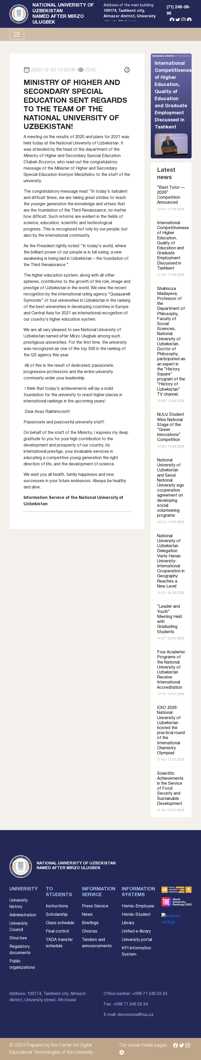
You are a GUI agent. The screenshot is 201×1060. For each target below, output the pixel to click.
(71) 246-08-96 (178, 10)
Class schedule (60, 923)
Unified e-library (136, 931)
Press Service (95, 906)
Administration (22, 915)
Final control (57, 931)
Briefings (90, 923)
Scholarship (57, 915)
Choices (89, 931)
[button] (181, 105)
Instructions (57, 906)
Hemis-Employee (138, 906)
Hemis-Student (136, 915)
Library (128, 923)
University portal (137, 940)
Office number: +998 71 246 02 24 (135, 994)
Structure (18, 938)
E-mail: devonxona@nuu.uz (129, 1015)
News (87, 915)
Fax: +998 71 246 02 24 (126, 1004)
